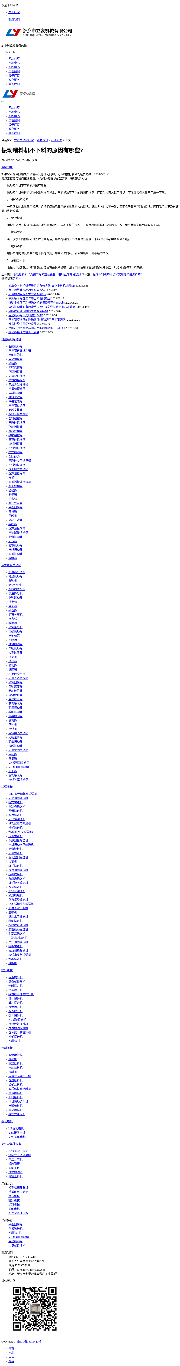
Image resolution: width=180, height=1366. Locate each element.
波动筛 (12, 665)
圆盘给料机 (15, 1080)
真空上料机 (15, 1176)
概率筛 (12, 623)
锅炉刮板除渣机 (18, 840)
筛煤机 (12, 728)
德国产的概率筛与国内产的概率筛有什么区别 (36, 328)
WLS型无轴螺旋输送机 (22, 793)
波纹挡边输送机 (18, 950)
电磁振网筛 (15, 716)
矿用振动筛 (15, 707)
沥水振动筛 (15, 536)
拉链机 (12, 861)
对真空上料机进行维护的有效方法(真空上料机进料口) (41, 285)
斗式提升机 (15, 1036)
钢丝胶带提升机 (18, 1023)
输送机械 (7, 786)
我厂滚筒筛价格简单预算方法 (26, 289)
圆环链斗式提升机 (19, 1032)
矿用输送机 (15, 853)
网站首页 (14, 58)
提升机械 (7, 970)
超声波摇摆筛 (16, 376)
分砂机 (12, 580)
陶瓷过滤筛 (15, 401)
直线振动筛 (15, 549)
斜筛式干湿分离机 (19, 1155)
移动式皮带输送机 (19, 823)
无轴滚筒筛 (15, 690)
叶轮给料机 (15, 1097)
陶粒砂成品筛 (16, 589)
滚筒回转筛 (15, 682)
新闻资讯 (42, 140)
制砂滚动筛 (15, 597)
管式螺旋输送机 (18, 942)
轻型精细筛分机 (11, 339)
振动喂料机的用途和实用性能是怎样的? (117, 274)
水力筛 (12, 618)
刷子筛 (12, 494)
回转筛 (12, 541)
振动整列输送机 (18, 857)
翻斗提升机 (15, 1015)
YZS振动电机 (16, 1132)
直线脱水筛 (15, 699)
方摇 (11, 477)
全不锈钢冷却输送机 (21, 903)
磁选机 (12, 656)
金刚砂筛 (14, 456)
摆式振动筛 (15, 452)
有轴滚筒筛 (15, 686)
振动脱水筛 (15, 775)
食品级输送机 (16, 878)
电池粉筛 (14, 635)
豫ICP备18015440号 (29, 1341)
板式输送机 (15, 865)
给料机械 (7, 1047)
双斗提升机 (15, 1011)
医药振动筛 (15, 346)
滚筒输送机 (15, 815)
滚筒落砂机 (15, 627)
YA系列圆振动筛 (18, 762)
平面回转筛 (15, 507)
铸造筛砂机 (15, 593)
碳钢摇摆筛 (15, 435)
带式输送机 (15, 827)
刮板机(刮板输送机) (20, 832)
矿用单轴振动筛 (18, 750)
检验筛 (12, 490)
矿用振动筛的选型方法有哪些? (27, 294)
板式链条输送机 (18, 882)
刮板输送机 (15, 959)
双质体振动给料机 (19, 1088)
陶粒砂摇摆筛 (16, 380)
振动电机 (7, 1121)
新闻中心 (14, 67)
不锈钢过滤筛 (16, 405)
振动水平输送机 (18, 916)
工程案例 (14, 71)
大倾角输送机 (16, 819)
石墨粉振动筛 (16, 388)
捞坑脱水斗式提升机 (21, 994)
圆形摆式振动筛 (18, 469)
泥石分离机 (15, 614)
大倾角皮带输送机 (19, 954)
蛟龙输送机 (15, 895)
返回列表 (7, 167)
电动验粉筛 (15, 359)
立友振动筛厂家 (24, 140)
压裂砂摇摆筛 (16, 422)
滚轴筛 (12, 363)
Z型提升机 (14, 1040)
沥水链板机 (15, 848)
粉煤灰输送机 (16, 891)
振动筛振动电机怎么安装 (23, 332)
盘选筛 (12, 606)
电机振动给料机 (18, 1101)
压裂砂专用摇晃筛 (19, 460)
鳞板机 (12, 963)
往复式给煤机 (16, 1114)
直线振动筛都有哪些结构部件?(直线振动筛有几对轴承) (42, 306)
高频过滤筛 (15, 520)
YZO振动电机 (17, 1136)
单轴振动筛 (15, 648)
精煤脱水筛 (15, 695)
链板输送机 (15, 946)
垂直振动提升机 (18, 1028)
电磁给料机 (15, 1105)
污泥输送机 (15, 836)
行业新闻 (56, 140)
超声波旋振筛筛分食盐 (22, 323)
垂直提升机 (15, 977)
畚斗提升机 (15, 998)
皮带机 (12, 912)
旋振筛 (12, 558)
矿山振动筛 (15, 741)
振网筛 (12, 669)
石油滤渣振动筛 (18, 532)
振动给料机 (15, 1110)
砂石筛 (12, 610)
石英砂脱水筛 (16, 673)
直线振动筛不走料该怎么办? (25, 315)
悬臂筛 (12, 720)
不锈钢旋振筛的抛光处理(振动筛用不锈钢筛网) (37, 319)
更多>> (17, 278)
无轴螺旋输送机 (18, 798)
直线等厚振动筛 (18, 779)
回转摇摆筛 (15, 367)
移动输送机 (15, 920)
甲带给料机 (15, 1093)
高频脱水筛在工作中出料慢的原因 (29, 298)
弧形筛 (12, 771)
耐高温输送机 (16, 933)
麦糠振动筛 (15, 545)
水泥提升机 (15, 1007)
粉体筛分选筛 (16, 572)
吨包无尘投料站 (18, 1151)
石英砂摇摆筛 (16, 439)
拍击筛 (12, 498)
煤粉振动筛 (15, 745)
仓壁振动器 (15, 1172)
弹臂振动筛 (15, 644)
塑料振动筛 (15, 393)
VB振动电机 (16, 1128)
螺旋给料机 (15, 1063)
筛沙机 (12, 724)
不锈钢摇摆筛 (16, 448)
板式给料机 (15, 1084)
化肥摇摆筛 (15, 426)
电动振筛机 (15, 354)
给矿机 (12, 1059)
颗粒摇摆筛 (15, 431)
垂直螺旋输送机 (18, 899)
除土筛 (12, 601)
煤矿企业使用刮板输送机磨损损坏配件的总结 (36, 302)
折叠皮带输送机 (18, 925)
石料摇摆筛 (15, 418)
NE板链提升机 (17, 1019)
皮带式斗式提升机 (19, 1076)
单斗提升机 (15, 1002)
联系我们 (14, 19)
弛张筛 (12, 661)
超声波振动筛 (16, 528)
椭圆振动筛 (15, 712)
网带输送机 (15, 810)
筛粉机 (12, 515)
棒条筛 (12, 754)
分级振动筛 (15, 576)
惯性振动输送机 (18, 929)
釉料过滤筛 (15, 397)
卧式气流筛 (15, 503)
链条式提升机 (16, 981)
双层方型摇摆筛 (18, 384)
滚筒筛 (12, 758)
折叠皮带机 (15, 874)
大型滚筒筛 (15, 652)
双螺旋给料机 (16, 1055)
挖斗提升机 (15, 990)
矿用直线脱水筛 (18, 678)
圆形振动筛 (15, 553)
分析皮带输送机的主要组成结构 (28, 311)
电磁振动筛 (15, 631)
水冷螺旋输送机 (18, 870)
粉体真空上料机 (18, 908)
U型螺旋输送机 (17, 937)
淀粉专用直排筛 (18, 414)
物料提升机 (15, 985)
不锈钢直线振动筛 (19, 350)
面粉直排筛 (15, 409)
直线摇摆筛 (15, 443)
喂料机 (12, 1071)
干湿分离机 (15, 1159)
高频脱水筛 (15, 703)
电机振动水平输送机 (21, 844)
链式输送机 (15, 802)
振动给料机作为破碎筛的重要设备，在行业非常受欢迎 (47, 274)
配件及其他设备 (11, 1143)
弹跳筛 (12, 640)
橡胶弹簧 (14, 1163)
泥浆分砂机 (15, 584)
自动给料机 (15, 1067)
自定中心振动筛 (18, 733)
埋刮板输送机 (16, 806)
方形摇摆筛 (15, 486)
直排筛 (12, 511)
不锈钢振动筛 (16, 465)
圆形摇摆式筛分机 (19, 481)
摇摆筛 (12, 524)
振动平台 (14, 1167)
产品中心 (14, 62)
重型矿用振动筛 (11, 565)
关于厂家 (14, 12)
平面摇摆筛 (15, 371)
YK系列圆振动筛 (19, 767)
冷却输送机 (15, 887)
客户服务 (14, 79)
